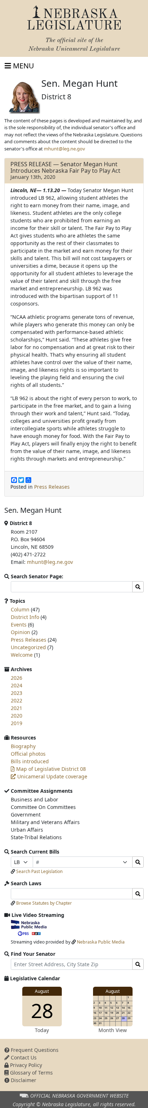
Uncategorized (28, 647)
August (42, 991)
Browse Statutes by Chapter (44, 903)
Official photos (28, 753)
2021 (16, 708)
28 (42, 1010)
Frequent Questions (34, 1049)
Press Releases (52, 486)
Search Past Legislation (39, 871)
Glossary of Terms (31, 1072)
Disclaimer (22, 1080)
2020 (16, 715)
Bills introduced (30, 761)
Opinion (20, 632)
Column (20, 609)
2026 (16, 677)
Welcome (22, 654)
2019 (16, 723)
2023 (16, 692)
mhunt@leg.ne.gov (64, 148)
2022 (16, 700)
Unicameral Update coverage (51, 776)
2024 (16, 685)
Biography (23, 746)
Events (19, 624)
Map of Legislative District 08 (50, 768)
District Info (25, 617)
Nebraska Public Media (101, 942)
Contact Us (23, 1057)
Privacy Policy (25, 1065)
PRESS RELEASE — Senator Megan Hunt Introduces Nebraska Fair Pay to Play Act (65, 167)
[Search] (138, 862)
